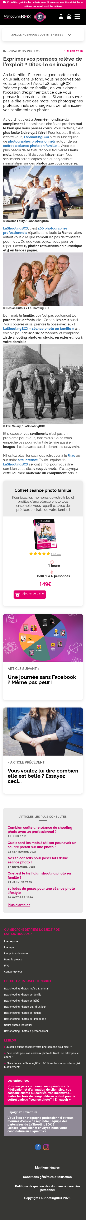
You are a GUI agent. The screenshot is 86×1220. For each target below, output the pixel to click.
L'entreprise (11, 941)
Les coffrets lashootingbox (27, 981)
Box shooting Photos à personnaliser (26, 1031)
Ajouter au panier (33, 593)
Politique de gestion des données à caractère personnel (47, 1188)
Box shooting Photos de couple (22, 1013)
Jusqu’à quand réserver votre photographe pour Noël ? (39, 1047)
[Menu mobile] (77, 16)
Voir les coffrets (53, 6)
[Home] (17, 17)
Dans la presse (13, 959)
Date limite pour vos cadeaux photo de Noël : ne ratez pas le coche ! (41, 1055)
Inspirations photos (21, 51)
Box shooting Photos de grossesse (25, 1019)
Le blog (10, 1040)
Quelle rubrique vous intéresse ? (37, 34)
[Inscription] (61, 16)
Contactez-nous (13, 972)
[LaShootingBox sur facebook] (38, 1149)
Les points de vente (16, 953)
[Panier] (69, 16)
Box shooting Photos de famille (22, 995)
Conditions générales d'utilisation (47, 1177)
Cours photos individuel (18, 1025)
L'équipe (9, 947)
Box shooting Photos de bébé (21, 1001)
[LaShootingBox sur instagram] (46, 1150)
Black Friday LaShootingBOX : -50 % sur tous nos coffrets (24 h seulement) (42, 1065)
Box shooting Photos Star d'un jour (25, 1007)
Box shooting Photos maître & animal (26, 989)
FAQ (6, 966)
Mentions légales (47, 1167)
